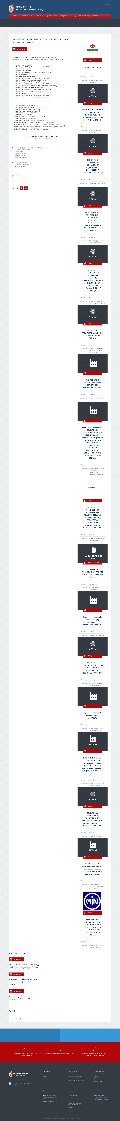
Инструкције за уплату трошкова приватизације (75, 1103)
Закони (96, 1076)
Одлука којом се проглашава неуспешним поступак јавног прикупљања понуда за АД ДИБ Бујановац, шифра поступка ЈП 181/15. (24, 966)
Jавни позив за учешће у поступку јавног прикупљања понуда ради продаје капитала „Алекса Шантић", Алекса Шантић (23, 982)
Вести (44, 1076)
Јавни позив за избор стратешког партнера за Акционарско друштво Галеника (21, 998)
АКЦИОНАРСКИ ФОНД (68, 16)
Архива (71, 1107)
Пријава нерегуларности (50, 1101)
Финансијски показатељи (76, 1098)
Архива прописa (98, 1081)
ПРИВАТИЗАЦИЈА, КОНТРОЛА (89, 16)
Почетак (13, 16)
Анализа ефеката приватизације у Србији (50, 1097)
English (105, 4)
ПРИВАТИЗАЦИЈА (26, 16)
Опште (70, 1100)
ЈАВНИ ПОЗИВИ (52, 16)
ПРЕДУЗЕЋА (39, 16)
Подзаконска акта (99, 1079)
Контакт (45, 1079)
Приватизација (16, 1018)
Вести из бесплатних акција (76, 1080)
